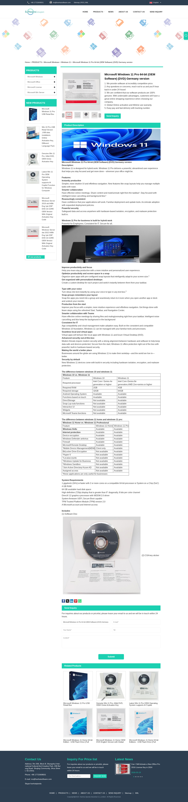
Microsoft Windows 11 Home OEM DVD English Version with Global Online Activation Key (110, 741)
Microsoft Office (33, 82)
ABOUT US (123, 12)
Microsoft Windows (51, 62)
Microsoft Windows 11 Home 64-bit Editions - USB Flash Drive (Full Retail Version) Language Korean (143, 741)
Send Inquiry (112, 116)
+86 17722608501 (37, 2)
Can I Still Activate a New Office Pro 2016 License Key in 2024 (145, 765)
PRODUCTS (98, 12)
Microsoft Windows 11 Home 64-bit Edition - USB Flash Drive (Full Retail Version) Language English (77, 741)
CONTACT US (139, 12)
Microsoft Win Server (35, 92)
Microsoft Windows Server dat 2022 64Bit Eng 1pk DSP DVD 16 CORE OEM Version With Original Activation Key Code (48, 238)
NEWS (110, 12)
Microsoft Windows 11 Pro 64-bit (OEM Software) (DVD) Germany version (102, 62)
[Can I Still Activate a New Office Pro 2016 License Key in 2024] (123, 769)
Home (27, 62)
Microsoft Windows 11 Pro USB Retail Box (48, 111)
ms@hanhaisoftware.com (41, 779)
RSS (82, 2)
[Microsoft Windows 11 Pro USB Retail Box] (78, 685)
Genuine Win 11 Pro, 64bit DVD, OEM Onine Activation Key (109, 704)
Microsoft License (34, 87)
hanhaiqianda (35, 784)
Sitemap (77, 2)
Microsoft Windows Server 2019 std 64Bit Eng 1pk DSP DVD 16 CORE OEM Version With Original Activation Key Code (48, 209)
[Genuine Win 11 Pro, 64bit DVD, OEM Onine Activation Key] (111, 685)
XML (86, 2)
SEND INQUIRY (156, 12)
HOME (85, 12)
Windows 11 (66, 62)
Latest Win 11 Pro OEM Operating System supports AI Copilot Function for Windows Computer (143, 704)
